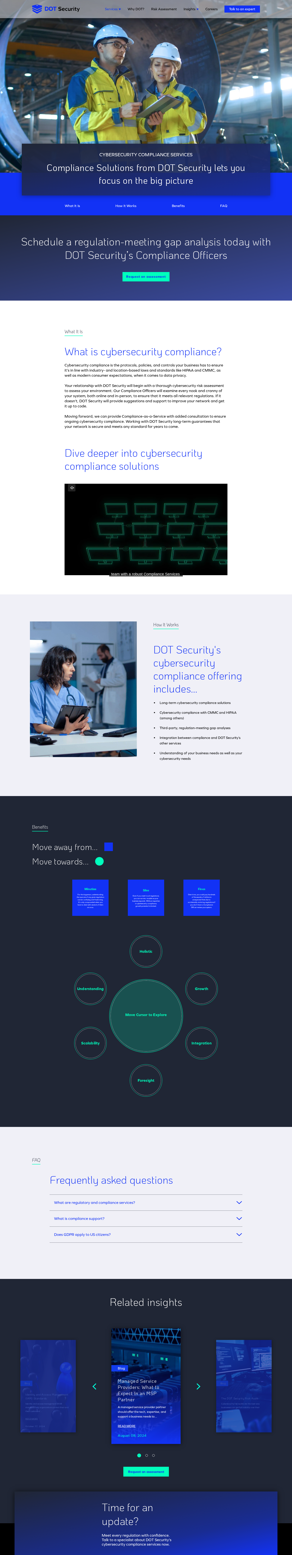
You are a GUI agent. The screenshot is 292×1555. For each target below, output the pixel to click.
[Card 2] (153, 1455)
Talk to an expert (242, 9)
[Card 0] (139, 1455)
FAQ (223, 206)
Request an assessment (146, 276)
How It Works (125, 206)
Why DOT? (136, 9)
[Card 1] (146, 1455)
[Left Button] (95, 1386)
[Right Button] (197, 1386)
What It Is (72, 206)
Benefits (178, 206)
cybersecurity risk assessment (198, 385)
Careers (211, 9)
